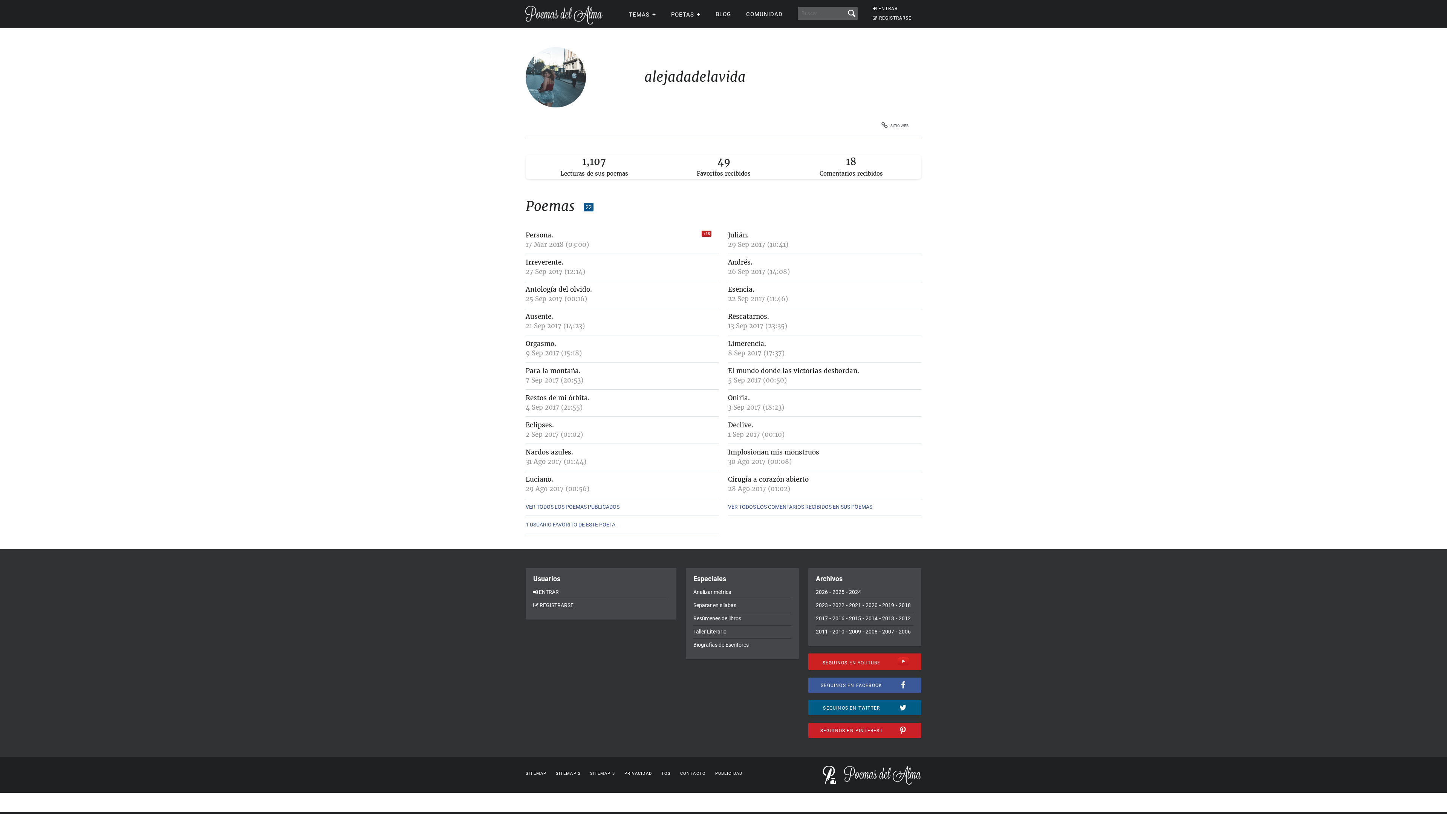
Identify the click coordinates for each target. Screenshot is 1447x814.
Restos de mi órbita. (558, 398)
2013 (888, 618)
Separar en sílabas (714, 605)
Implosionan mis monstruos (773, 452)
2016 (838, 618)
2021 (855, 605)
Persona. (539, 235)
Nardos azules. (549, 452)
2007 (888, 631)
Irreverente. (544, 262)
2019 (888, 605)
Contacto (693, 773)
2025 (838, 592)
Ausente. (539, 316)
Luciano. (539, 479)
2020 (872, 605)
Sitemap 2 (568, 773)
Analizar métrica (712, 592)
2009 (855, 631)
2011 (822, 631)
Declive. (740, 425)
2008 (872, 631)
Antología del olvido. (559, 289)
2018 (905, 605)
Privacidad (638, 773)
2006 (905, 631)
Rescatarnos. (748, 316)
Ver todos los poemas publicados (572, 507)
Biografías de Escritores (721, 644)
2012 (905, 618)
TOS (666, 773)
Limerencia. (747, 344)
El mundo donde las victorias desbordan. (793, 371)
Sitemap (536, 773)
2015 (855, 618)
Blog (723, 14)
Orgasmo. (541, 344)
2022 (838, 605)
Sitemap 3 (602, 773)
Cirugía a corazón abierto (768, 479)
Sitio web (899, 126)
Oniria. (739, 398)
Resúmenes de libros (717, 618)
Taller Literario (710, 631)
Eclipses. (540, 425)
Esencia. (741, 289)
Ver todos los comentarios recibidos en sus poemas (800, 507)
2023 (822, 605)
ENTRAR (888, 8)
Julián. (738, 235)
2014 (872, 618)
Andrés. (740, 262)
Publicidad (728, 773)
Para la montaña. (553, 371)
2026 (822, 592)
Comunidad (764, 14)
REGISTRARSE (895, 18)
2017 (822, 618)
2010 (838, 631)
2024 (855, 592)
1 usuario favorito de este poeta (570, 525)
